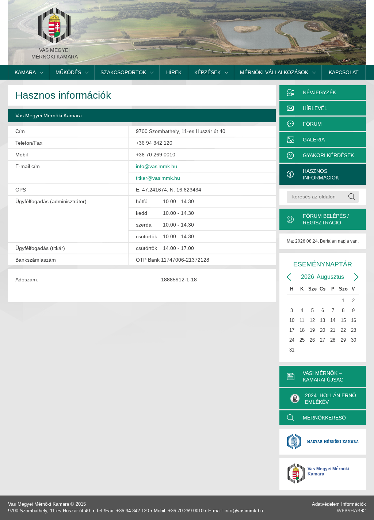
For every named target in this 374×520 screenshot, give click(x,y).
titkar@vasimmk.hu (158, 178)
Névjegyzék (319, 92)
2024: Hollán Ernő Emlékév (330, 398)
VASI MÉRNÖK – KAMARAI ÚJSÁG (323, 376)
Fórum (312, 124)
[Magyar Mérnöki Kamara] (323, 441)
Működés (68, 72)
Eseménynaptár (322, 264)
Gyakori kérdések (328, 155)
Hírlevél (315, 108)
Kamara (25, 72)
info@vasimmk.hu (156, 166)
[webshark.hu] (351, 510)
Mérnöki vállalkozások (274, 72)
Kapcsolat (344, 72)
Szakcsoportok (123, 72)
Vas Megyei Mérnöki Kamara (328, 471)
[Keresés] (351, 197)
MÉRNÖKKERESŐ (324, 418)
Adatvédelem (326, 504)
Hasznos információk (321, 174)
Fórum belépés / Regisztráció (326, 219)
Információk (353, 504)
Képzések (207, 72)
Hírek (174, 72)
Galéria (314, 140)
